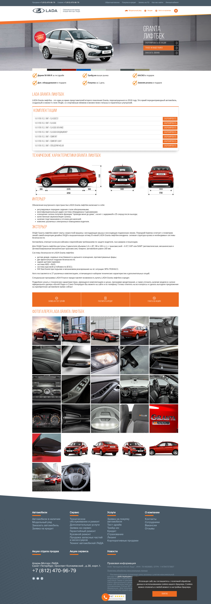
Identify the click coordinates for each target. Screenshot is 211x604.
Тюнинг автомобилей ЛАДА (86, 543)
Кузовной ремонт (80, 534)
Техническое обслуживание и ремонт (85, 520)
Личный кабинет (172, 2)
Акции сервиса (79, 551)
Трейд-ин (113, 528)
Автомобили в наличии (46, 519)
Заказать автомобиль (45, 525)
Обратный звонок (112, 2)
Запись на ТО (143, 2)
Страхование (115, 534)
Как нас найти (157, 2)
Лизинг (111, 537)
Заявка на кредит (43, 529)
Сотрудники (152, 522)
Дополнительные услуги (85, 525)
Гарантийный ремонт (83, 531)
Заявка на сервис (80, 528)
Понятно (165, 594)
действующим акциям (127, 577)
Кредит (111, 531)
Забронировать (170, 119)
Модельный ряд (42, 522)
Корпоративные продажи (122, 541)
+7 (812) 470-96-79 (71, 2)
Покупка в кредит (129, 2)
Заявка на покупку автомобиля (118, 520)
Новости (112, 551)
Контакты (150, 519)
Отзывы (149, 529)
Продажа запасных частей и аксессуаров (86, 538)
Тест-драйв (114, 525)
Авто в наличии (164, 10)
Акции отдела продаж (45, 551)
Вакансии (151, 525)
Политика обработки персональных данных (127, 571)
